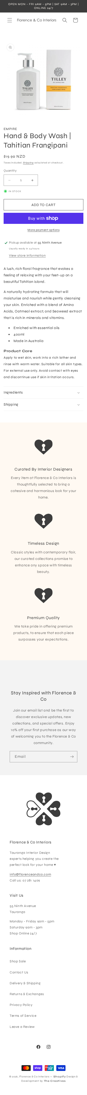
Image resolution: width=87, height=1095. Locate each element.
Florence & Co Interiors (34, 1076)
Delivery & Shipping (25, 983)
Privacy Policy (21, 1005)
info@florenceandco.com (30, 874)
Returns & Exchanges (27, 994)
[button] (9, 20)
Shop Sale (18, 961)
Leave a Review (22, 1027)
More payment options (43, 230)
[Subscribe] (71, 756)
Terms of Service (23, 1016)
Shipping (28, 162)
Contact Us (19, 972)
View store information (27, 255)
